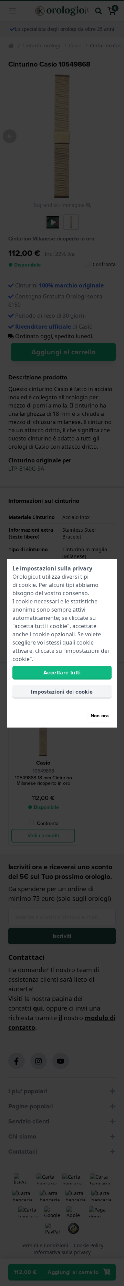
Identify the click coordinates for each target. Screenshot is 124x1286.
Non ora (100, 715)
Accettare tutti (62, 672)
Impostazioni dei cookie (62, 692)
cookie (27, 585)
